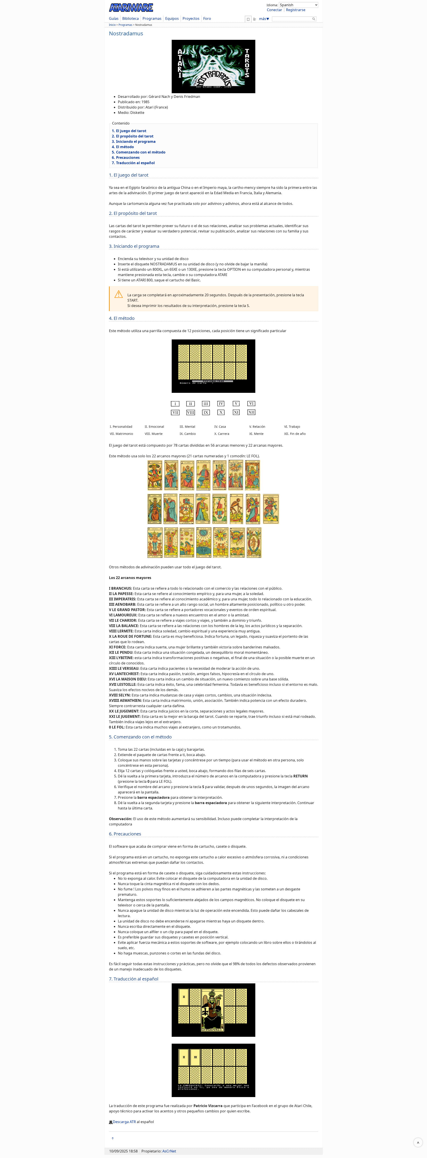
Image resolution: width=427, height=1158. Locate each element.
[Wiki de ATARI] (131, 6)
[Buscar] (314, 19)
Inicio (112, 25)
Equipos (172, 18)
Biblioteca (130, 18)
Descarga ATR (124, 1121)
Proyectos (191, 18)
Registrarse (295, 9)
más (264, 18)
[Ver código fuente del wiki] (254, 18)
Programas (152, 18)
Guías (114, 18)
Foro (207, 18)
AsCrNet (169, 1151)
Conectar (274, 9)
